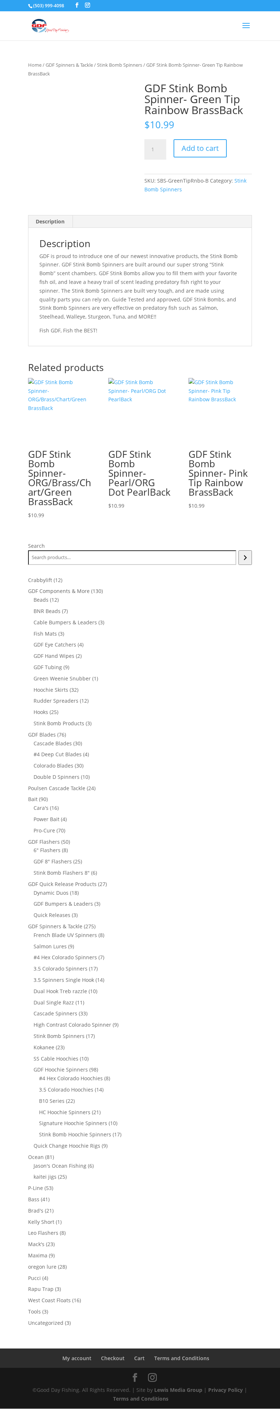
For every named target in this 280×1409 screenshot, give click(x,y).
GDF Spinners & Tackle (69, 65)
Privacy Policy (225, 1389)
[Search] (245, 557)
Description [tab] (50, 221)
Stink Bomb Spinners (119, 65)
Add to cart (200, 148)
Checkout (113, 1358)
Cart (139, 1358)
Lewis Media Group (178, 1389)
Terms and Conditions (181, 1358)
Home (35, 65)
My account (77, 1358)
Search (36, 545)
